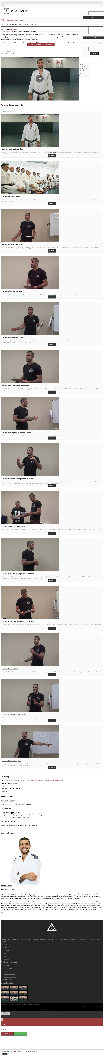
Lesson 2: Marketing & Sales (12, 244)
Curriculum (10, 20)
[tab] (9, 51)
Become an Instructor (10, 977)
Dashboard (3, 19)
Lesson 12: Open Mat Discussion (13, 715)
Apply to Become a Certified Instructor (41, 44)
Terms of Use (85, 1006)
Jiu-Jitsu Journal (8, 968)
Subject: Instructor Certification (53, 780)
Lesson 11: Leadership (10, 669)
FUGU (40, 1004)
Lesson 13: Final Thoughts (11, 761)
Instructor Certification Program (26, 43)
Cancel (7, 1033)
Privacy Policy (94, 1006)
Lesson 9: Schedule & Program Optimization (18, 574)
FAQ (5, 956)
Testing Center (8, 950)
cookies (14, 1051)
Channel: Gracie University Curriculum (15, 780)
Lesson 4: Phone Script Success (13, 338)
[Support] (6, 2)
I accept (5, 1054)
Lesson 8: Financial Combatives (13, 526)
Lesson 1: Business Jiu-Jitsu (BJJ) (13, 197)
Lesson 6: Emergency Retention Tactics (16, 433)
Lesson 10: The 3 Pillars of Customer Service (18, 621)
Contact (6, 959)
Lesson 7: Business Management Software (17, 479)
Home (5, 944)
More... (2, 912)
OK (20, 1033)
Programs (3, 20)
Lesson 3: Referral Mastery (12, 292)
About (5, 953)
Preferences (7, 980)
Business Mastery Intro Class (12, 149)
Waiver (101, 1006)
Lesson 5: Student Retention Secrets (15, 385)
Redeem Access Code (9, 974)
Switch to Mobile (56, 1010)
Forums (6, 971)
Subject (16, 20)
